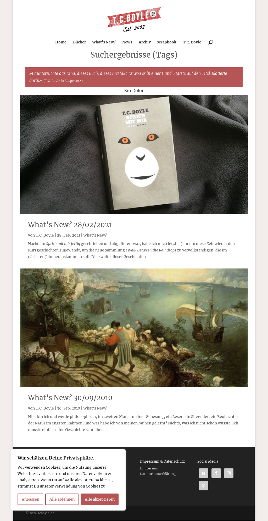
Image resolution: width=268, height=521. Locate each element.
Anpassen (30, 499)
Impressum (149, 468)
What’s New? (104, 42)
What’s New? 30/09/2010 (70, 397)
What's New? (95, 235)
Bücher (79, 42)
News (127, 42)
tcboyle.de (46, 513)
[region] (68, 480)
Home (60, 42)
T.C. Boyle (192, 42)
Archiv (145, 42)
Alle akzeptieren (100, 499)
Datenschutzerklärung (158, 474)
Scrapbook (166, 42)
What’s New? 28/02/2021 (70, 224)
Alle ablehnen (62, 499)
